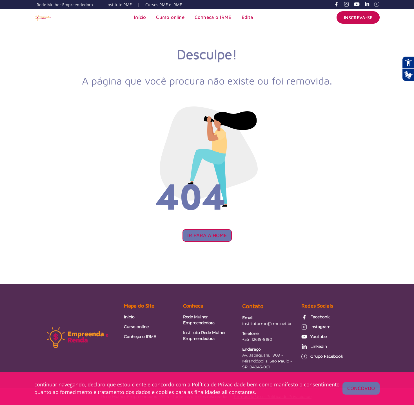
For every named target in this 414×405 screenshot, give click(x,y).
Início (140, 17)
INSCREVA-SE (358, 17)
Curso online (170, 17)
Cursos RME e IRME (163, 4)
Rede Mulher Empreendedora (65, 4)
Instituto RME (119, 4)
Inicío (129, 316)
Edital (248, 17)
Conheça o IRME (213, 17)
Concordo (361, 388)
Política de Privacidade (219, 384)
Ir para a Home (207, 235)
